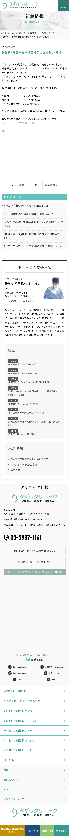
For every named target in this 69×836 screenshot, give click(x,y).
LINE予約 (47, 830)
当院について (11, 779)
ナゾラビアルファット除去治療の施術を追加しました (32, 246)
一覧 (34, 185)
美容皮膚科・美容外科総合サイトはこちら (34, 550)
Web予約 (61, 830)
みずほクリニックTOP (11, 32)
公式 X (19, 679)
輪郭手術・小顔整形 (15, 691)
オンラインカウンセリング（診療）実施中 (34, 572)
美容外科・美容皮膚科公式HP (13, 830)
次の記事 (50, 185)
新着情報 (32, 32)
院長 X (54, 679)
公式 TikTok (54, 673)
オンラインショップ (14, 799)
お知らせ (46, 32)
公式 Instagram (20, 667)
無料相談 (32, 830)
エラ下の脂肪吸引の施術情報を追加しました (28, 214)
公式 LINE (37, 659)
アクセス (8, 789)
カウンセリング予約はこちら (19, 123)
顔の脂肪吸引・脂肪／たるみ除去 (22, 701)
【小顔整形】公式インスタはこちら (34, 562)
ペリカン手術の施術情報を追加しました (25, 205)
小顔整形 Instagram (54, 667)
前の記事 (19, 185)
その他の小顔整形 (18, 711)
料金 (6, 769)
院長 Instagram (20, 673)
